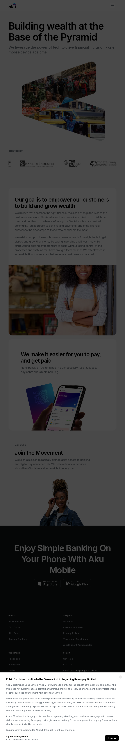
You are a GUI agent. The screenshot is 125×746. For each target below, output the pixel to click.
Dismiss (112, 738)
